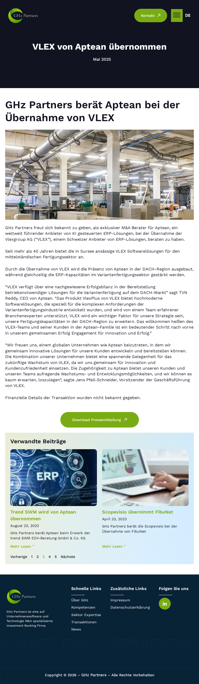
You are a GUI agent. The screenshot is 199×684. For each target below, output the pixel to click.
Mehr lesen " (22, 546)
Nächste (68, 557)
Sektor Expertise (86, 615)
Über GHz (79, 600)
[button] (177, 15)
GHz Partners (93, 675)
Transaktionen (84, 622)
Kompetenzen (83, 607)
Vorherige (18, 557)
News (76, 629)
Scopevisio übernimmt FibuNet (137, 512)
